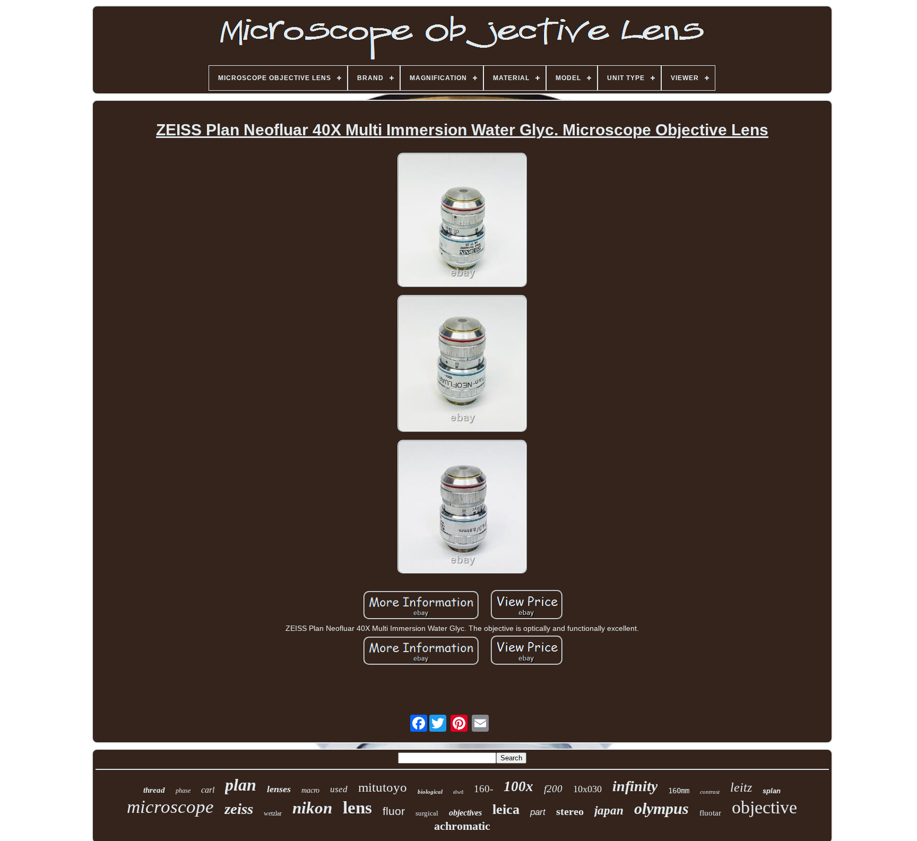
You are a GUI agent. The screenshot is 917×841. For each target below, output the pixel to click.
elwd (458, 792)
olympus (661, 808)
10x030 (587, 789)
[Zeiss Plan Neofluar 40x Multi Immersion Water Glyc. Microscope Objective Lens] (462, 221)
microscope (170, 806)
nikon (312, 808)
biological (430, 791)
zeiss (238, 808)
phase (183, 790)
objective (764, 807)
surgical (427, 813)
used (339, 789)
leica (506, 809)
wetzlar (273, 813)
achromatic (462, 826)
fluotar (710, 813)
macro (310, 790)
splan (772, 791)
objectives (465, 812)
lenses (279, 789)
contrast (710, 791)
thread (154, 790)
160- (483, 788)
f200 (553, 788)
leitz (741, 787)
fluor (394, 811)
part (538, 812)
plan (240, 784)
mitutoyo (382, 787)
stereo (570, 811)
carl (207, 789)
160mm (678, 790)
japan (609, 810)
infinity (635, 786)
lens (357, 807)
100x (518, 786)
